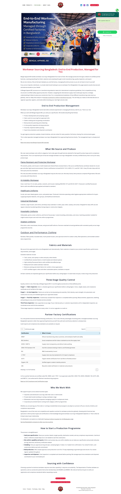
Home (23, 5)
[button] (32, 5)
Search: (83, 329)
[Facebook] (87, 5)
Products (29, 5)
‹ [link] (94, 370)
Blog (49, 5)
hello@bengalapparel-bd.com (87, 490)
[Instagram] (84, 5)
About (45, 5)
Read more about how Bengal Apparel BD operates (35, 142)
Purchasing (37, 5)
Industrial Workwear (29, 201)
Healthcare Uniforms (29, 190)
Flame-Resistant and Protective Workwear (38, 162)
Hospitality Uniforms (29, 211)
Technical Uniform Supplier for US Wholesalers (57, 419)
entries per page (29, 329)
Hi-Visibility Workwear (30, 180)
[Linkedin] (81, 5)
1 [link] (96, 370)
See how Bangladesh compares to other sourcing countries (37, 422)
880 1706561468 (87, 489)
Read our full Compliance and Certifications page (34, 381)
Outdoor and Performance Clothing (38, 232)
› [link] (99, 370)
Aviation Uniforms (28, 221)
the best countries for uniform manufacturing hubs (57, 97)
